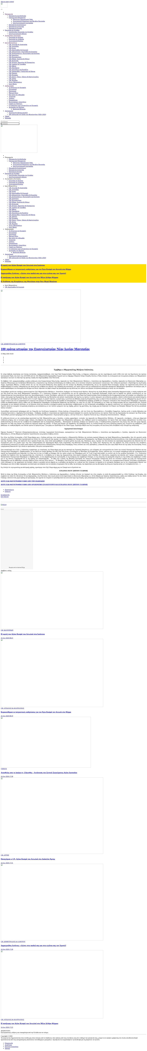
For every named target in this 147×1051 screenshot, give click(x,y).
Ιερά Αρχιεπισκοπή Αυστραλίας (23, 23)
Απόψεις (11, 98)
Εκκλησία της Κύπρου (16, 37)
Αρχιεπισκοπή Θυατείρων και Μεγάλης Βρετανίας (29, 21)
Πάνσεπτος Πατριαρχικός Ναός (23, 19)
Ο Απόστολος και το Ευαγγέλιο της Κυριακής (23, 105)
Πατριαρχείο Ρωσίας (15, 28)
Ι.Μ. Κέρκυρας (13, 60)
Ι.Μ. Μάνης (12, 66)
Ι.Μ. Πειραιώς (13, 75)
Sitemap (7, 1048)
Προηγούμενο (9, 490)
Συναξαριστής (5, 495)
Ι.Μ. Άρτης (12, 48)
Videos (7, 116)
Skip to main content (7, 1)
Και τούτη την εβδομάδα (16, 95)
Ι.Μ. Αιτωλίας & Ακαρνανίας (18, 44)
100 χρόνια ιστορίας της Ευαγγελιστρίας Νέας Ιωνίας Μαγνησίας (45, 349)
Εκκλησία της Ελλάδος (12, 30)
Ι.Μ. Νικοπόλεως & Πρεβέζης (18, 69)
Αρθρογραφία (9, 86)
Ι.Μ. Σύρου (12, 78)
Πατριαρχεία (9, 14)
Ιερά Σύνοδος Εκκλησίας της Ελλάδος (21, 32)
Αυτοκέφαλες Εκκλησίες (13, 35)
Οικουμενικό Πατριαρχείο (17, 17)
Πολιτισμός (12, 91)
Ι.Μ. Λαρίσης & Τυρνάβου (17, 64)
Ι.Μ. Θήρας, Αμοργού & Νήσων (19, 59)
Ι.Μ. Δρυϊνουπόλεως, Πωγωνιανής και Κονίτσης (24, 53)
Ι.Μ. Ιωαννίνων (14, 55)
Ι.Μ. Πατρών (13, 73)
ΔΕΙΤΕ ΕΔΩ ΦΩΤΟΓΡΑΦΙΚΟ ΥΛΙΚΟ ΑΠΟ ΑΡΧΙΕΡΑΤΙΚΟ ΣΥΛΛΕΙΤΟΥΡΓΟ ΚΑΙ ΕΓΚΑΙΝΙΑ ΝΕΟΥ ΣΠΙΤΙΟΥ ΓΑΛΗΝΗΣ (44, 484)
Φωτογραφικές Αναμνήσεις (17, 102)
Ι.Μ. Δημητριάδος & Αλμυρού (18, 50)
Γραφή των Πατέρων (15, 104)
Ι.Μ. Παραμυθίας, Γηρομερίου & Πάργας (22, 71)
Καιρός (11, 567)
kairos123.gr (21, 567)
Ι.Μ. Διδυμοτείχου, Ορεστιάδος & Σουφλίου (23, 52)
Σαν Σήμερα (4, 496)
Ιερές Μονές (13, 84)
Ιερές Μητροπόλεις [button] (11, 186)
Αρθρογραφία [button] (9, 229)
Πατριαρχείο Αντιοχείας (16, 26)
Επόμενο (7, 491)
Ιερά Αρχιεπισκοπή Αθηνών (18, 34)
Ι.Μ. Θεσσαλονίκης (15, 57)
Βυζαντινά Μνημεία (19, 109)
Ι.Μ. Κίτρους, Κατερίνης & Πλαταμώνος (22, 62)
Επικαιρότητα (13, 100)
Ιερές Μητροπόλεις (11, 43)
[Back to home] (4, 7)
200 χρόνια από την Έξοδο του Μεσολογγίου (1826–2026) (27, 114)
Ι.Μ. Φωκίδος (13, 80)
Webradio (8, 118)
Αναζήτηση (8, 1045)
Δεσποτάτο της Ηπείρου (16, 107)
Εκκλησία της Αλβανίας (16, 39)
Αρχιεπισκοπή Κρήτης (16, 41)
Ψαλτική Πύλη (13, 93)
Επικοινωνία (9, 1043)
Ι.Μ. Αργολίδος (14, 46)
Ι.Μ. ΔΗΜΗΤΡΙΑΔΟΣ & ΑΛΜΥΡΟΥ (13, 344)
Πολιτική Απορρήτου (11, 1047)
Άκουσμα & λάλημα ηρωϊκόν (18, 113)
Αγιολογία (12, 96)
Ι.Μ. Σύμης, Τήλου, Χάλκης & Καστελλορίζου (24, 77)
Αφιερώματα (9, 111)
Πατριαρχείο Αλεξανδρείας (17, 16)
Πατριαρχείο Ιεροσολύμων (17, 25)
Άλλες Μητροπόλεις (15, 82)
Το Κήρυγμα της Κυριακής (17, 87)
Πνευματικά (12, 89)
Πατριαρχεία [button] (9, 157)
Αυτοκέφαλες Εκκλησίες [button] (13, 179)
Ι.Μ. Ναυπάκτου (14, 68)
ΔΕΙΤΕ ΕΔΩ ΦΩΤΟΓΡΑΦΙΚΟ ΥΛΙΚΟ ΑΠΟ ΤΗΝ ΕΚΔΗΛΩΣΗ (22, 481)
